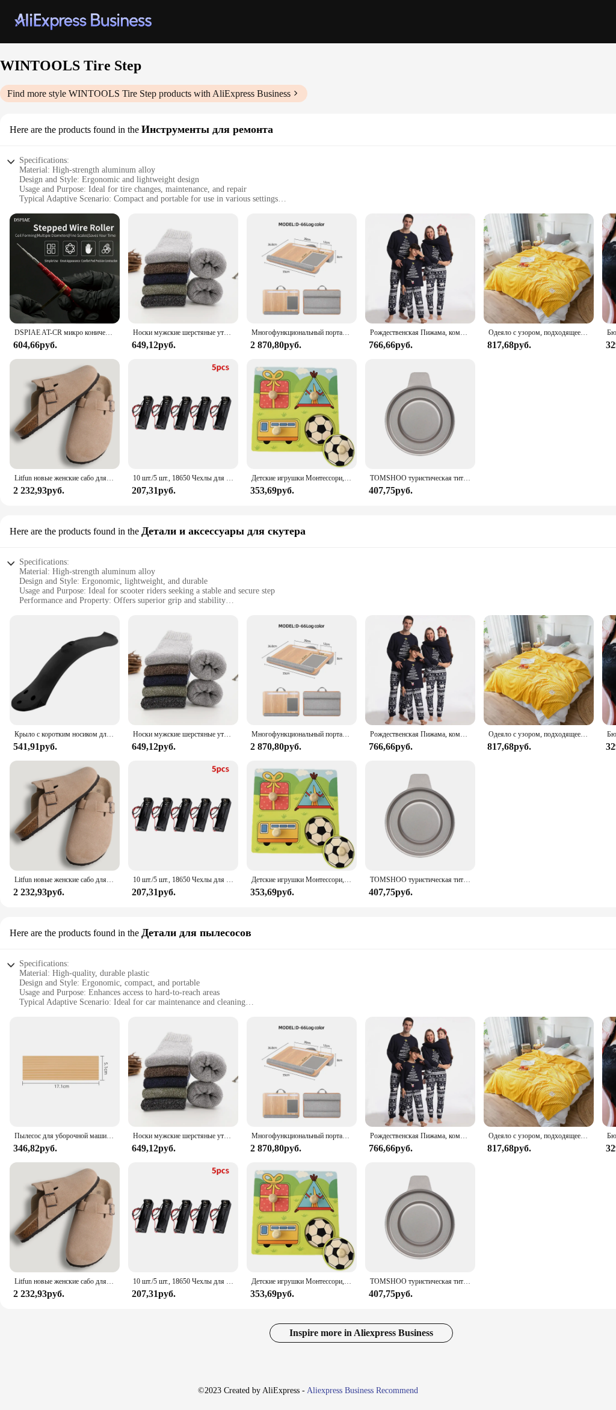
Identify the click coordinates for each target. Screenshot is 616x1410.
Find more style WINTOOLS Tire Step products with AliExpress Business (149, 93)
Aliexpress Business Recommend (362, 1390)
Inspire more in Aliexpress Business (361, 1333)
